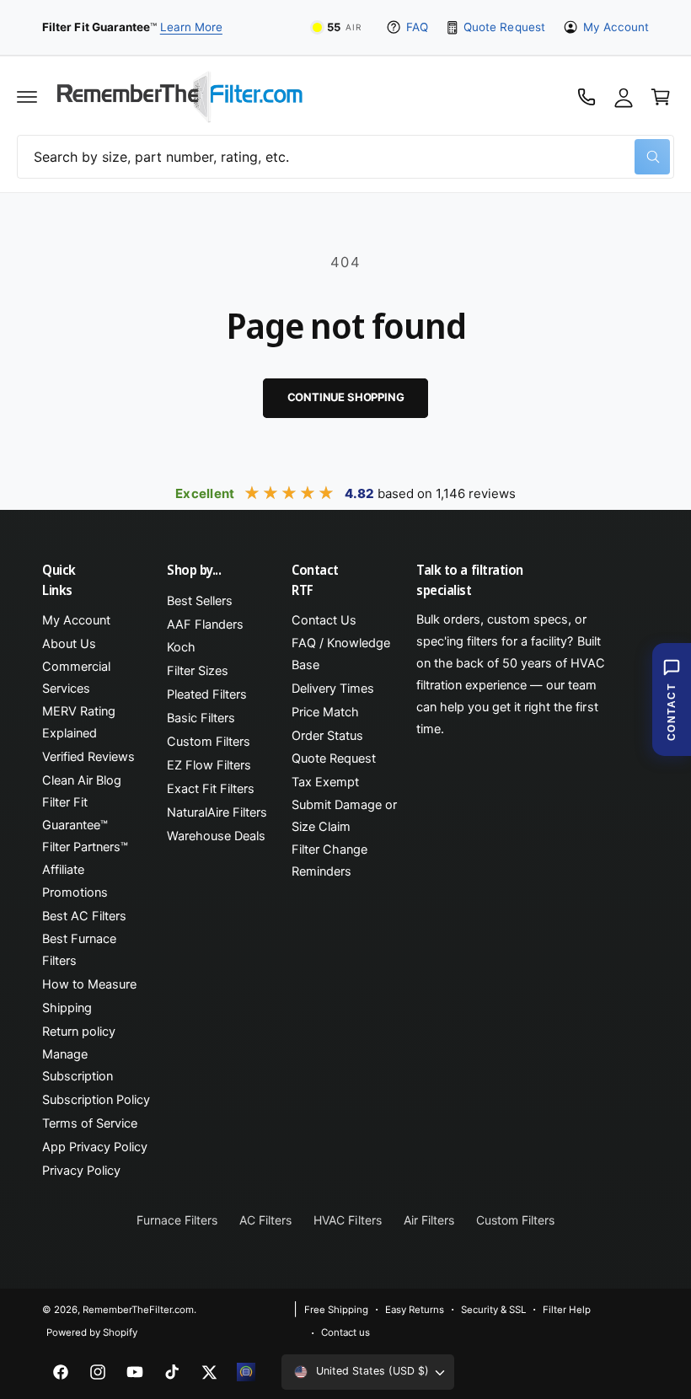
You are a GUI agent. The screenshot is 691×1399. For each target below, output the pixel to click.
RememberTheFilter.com (138, 1310)
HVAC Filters (347, 1220)
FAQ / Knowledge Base (341, 654)
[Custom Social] (246, 1372)
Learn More (191, 27)
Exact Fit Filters (210, 788)
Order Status (327, 735)
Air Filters (429, 1220)
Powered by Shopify (91, 1332)
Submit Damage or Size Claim (344, 815)
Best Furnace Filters (79, 949)
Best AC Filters (84, 916)
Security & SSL (493, 1310)
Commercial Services (76, 677)
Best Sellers (200, 600)
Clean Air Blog (81, 780)
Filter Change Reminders (329, 860)
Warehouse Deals (216, 836)
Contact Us (324, 620)
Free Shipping (336, 1310)
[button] (27, 96)
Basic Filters (201, 718)
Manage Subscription (77, 1065)
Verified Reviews (88, 756)
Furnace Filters (177, 1220)
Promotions (75, 892)
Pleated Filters (207, 694)
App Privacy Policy (94, 1147)
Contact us (345, 1332)
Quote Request (503, 27)
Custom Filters (208, 741)
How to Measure (89, 984)
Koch (181, 647)
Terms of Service (89, 1123)
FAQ (417, 27)
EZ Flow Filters (209, 765)
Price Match (325, 712)
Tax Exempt (325, 782)
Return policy (78, 1031)
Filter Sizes (197, 670)
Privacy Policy (81, 1170)
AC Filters (265, 1220)
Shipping (67, 1008)
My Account (616, 27)
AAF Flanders (205, 624)
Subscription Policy (96, 1099)
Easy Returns (414, 1310)
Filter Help (567, 1310)
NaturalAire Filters (217, 812)
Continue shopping (345, 397)
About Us (69, 643)
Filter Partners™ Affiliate (85, 857)
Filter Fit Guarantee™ (75, 813)
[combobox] (345, 157)
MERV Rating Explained (78, 722)
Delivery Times (333, 688)
